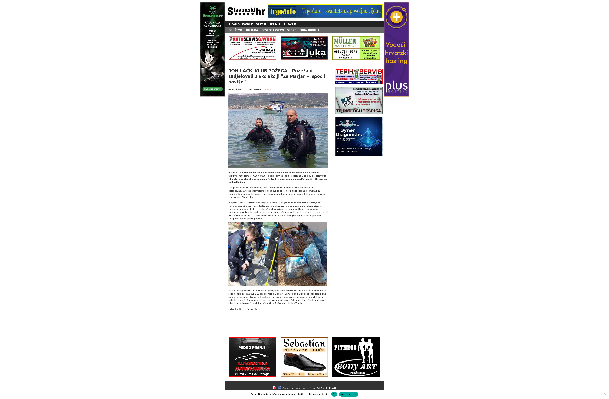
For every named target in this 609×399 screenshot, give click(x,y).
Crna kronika (309, 30)
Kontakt (332, 388)
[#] (325, 17)
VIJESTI (261, 24)
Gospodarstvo (272, 30)
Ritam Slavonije (241, 24)
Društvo (235, 30)
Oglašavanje (322, 388)
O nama (285, 388)
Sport (291, 30)
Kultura (251, 30)
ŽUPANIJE (290, 24)
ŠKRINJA (275, 24)
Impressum (295, 388)
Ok (334, 394)
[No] (605, 394)
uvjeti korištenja (349, 394)
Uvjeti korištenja (308, 388)
